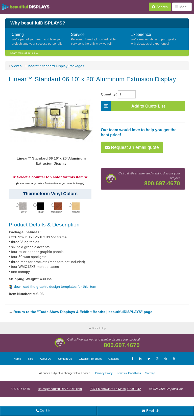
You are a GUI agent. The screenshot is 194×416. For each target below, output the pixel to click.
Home (17, 358)
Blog (30, 358)
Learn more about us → (24, 52)
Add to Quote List (148, 106)
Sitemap (150, 373)
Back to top (98, 328)
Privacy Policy (104, 373)
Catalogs (113, 358)
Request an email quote (134, 147)
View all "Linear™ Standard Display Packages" (48, 66)
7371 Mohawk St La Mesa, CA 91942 (115, 389)
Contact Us (65, 358)
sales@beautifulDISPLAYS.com (60, 389)
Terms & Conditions (129, 373)
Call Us (44, 411)
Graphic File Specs (90, 358)
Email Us (152, 411)
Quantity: (109, 94)
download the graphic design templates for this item (55, 286)
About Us (45, 358)
